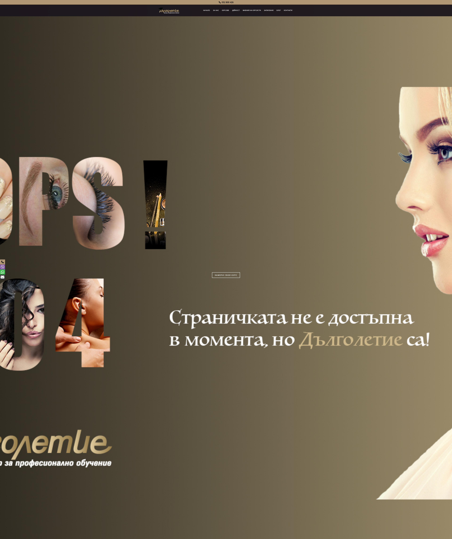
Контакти (288, 10)
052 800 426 (227, 2)
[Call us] (2, 262)
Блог (279, 10)
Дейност (236, 10)
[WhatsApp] (2, 272)
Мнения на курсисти (252, 10)
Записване (269, 10)
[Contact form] (2, 277)
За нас (216, 10)
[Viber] (2, 267)
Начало (206, 10)
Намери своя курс (226, 275)
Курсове (225, 10)
